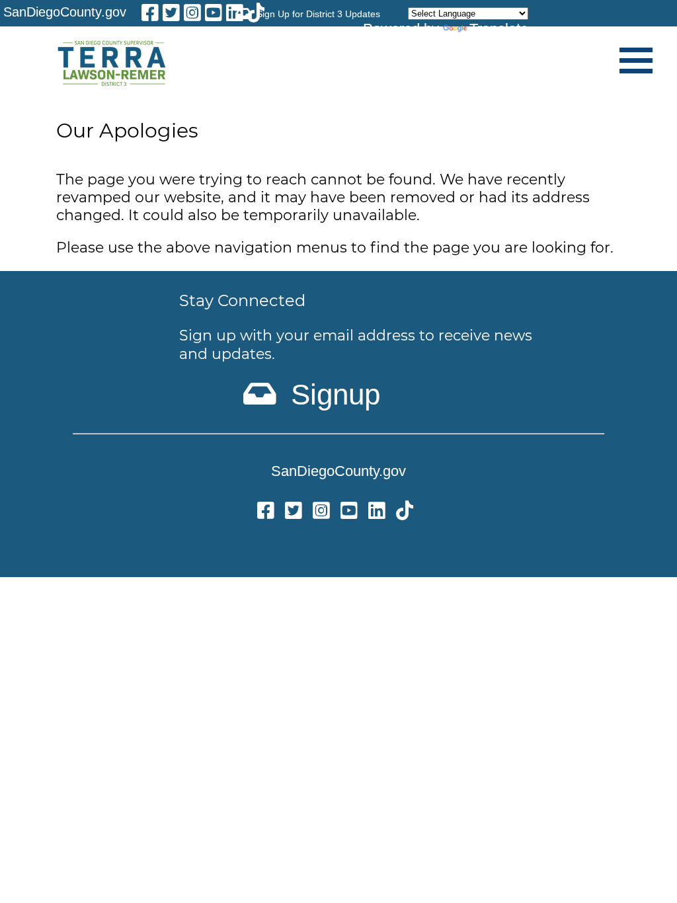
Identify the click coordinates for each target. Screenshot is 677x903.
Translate (498, 28)
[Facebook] (150, 15)
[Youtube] (213, 15)
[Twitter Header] (171, 15)
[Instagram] (192, 15)
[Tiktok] (404, 513)
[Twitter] (293, 513)
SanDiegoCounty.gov (64, 12)
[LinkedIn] (234, 15)
